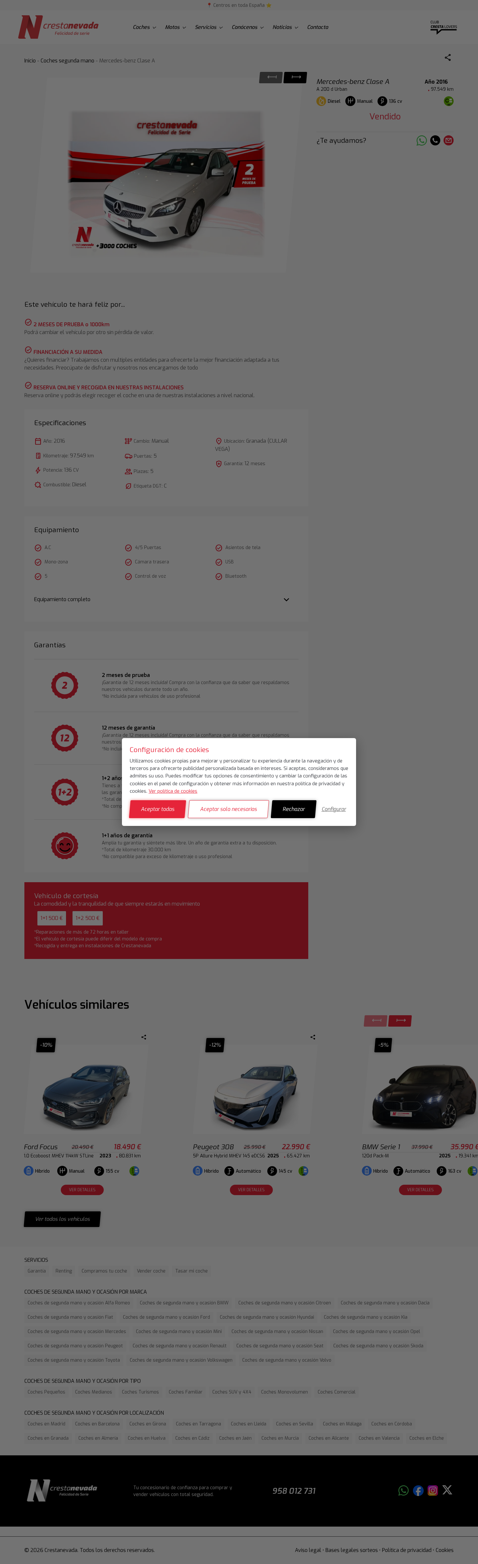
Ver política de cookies (173, 791)
